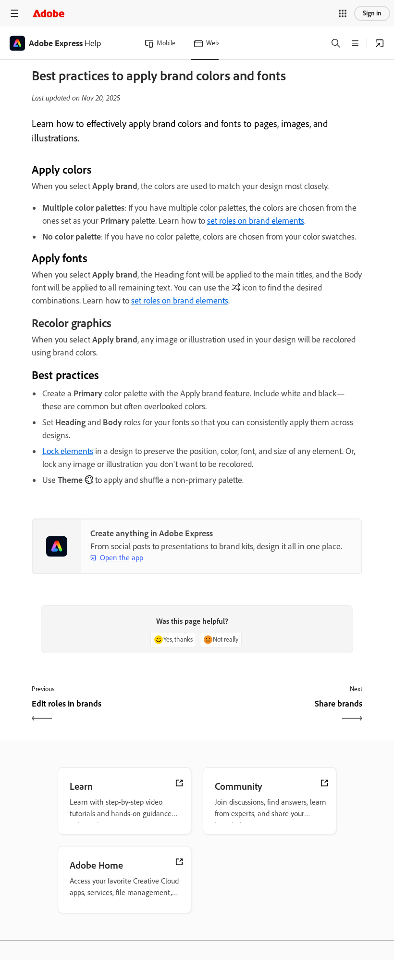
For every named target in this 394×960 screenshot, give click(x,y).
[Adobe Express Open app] (379, 43)
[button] (342, 13)
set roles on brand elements (255, 220)
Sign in (372, 13)
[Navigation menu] (14, 13)
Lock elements (67, 451)
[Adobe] (48, 13)
